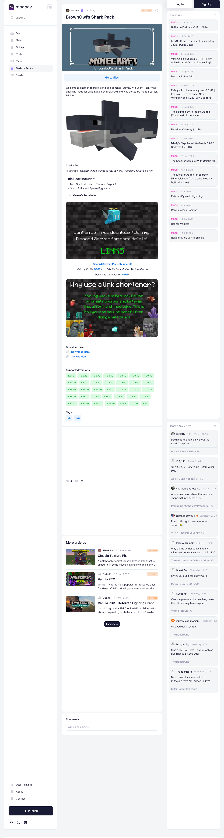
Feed (19, 33)
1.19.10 (98, 389)
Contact (20, 798)
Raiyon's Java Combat (184, 209)
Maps (19, 61)
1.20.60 (109, 375)
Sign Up (207, 4)
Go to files (112, 77)
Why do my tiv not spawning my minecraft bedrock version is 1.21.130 (193, 549)
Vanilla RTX (106, 579)
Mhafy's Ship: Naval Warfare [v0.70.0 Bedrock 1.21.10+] (192, 145)
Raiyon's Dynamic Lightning (187, 196)
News (19, 40)
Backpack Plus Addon (183, 76)
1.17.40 (132, 396)
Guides (20, 47)
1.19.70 (109, 382)
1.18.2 (84, 396)
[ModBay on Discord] (25, 822)
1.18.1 (95, 396)
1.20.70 (96, 375)
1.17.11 (98, 403)
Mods (19, 54)
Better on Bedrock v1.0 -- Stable (190, 27)
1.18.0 (107, 396)
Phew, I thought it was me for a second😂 (189, 522)
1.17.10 (111, 403)
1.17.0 (134, 403)
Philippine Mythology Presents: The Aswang (192, 505)
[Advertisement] (91, 453)
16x (77, 418)
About (19, 791)
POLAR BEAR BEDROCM (185, 450)
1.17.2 (123, 403)
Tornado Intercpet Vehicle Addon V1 (192, 559)
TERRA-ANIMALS (181, 610)
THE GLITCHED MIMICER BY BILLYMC (187, 532)
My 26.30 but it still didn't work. (189, 574)
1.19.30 (72, 389)
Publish (33, 811)
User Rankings (24, 784)
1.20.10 (72, 382)
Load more (112, 624)
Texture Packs (24, 68)
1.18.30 (135, 389)
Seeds (19, 75)
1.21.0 (71, 375)
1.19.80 (96, 382)
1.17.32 (72, 403)
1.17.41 (119, 396)
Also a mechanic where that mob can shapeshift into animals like (192, 495)
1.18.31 (122, 389)
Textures (146, 10)
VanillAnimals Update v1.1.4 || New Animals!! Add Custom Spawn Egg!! (191, 60)
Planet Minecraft (122, 263)
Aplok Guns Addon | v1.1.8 (187, 477)
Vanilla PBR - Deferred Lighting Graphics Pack (128, 603)
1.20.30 (148, 375)
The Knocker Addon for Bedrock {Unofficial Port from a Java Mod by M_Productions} (191, 178)
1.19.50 (135, 382)
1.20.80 (83, 375)
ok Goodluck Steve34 (183, 625)
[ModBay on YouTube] (11, 822)
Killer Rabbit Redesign (184, 688)
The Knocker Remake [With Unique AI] (193, 160)
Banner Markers (180, 223)
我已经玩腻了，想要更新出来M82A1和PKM (192, 468)
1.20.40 (135, 375)
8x (69, 418)
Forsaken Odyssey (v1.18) (186, 129)
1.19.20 (85, 389)
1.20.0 (84, 382)
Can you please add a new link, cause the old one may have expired (192, 600)
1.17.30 (85, 403)
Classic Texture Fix (112, 556)
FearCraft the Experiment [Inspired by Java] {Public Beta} (192, 43)
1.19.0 (110, 389)
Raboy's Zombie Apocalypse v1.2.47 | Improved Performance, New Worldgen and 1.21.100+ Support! (193, 94)
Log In (180, 4)
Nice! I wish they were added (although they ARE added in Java (190, 678)
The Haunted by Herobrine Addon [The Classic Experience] (190, 113)
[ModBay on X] (18, 822)
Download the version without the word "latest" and (190, 440)
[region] (30, 427)
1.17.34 (145, 396)
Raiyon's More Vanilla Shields (187, 237)
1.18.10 (72, 396)
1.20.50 (122, 375)
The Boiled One (180, 633)
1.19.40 (148, 382)
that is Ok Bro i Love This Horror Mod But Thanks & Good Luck (192, 651)
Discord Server (101, 263)
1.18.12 (148, 389)
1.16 (145, 403)
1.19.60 (122, 382)
